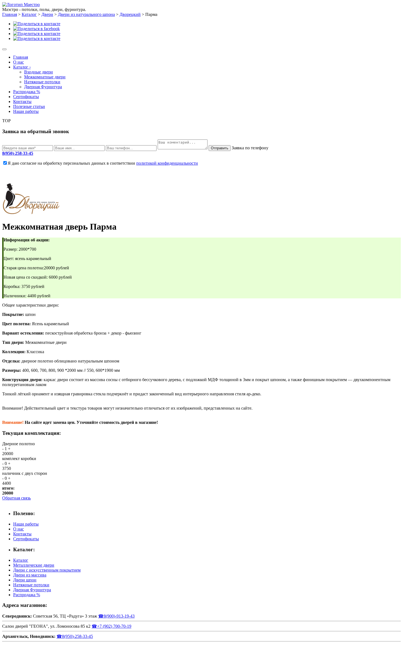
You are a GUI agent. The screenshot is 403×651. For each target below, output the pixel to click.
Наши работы (26, 111)
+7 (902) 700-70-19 (111, 626)
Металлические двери (33, 565)
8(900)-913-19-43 (116, 616)
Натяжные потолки (42, 81)
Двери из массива (29, 575)
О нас (18, 62)
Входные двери (38, 72)
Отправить (219, 148)
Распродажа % (26, 91)
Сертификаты (26, 96)
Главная (20, 57)
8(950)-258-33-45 (17, 153)
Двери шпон (24, 580)
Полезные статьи (29, 106)
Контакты (22, 101)
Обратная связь (16, 498)
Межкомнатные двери (45, 77)
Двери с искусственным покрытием (47, 570)
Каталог (22, 67)
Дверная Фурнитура (43, 86)
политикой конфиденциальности (167, 163)
